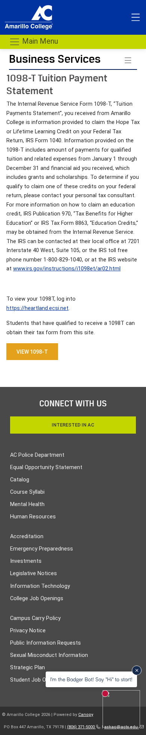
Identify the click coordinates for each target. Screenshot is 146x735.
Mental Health (27, 504)
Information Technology (40, 586)
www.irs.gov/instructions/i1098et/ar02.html (67, 269)
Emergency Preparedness (41, 549)
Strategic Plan (27, 667)
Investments (26, 561)
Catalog (19, 480)
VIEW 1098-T (32, 352)
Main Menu (39, 41)
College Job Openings (36, 598)
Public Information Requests (45, 643)
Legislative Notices (33, 573)
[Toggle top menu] (136, 17)
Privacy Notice (28, 630)
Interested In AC (73, 425)
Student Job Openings (37, 680)
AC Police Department (37, 455)
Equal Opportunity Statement (46, 467)
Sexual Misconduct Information (49, 655)
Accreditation (26, 536)
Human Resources (33, 517)
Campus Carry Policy (35, 618)
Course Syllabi (27, 492)
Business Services (55, 58)
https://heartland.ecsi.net (37, 308)
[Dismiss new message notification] (137, 670)
